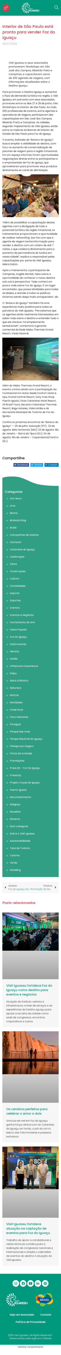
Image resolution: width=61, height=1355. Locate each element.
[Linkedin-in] (38, 1283)
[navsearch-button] (56, 8)
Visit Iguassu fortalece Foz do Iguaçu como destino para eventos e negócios (29, 990)
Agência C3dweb (42, 1338)
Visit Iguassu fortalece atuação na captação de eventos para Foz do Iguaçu (28, 1228)
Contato (45, 1315)
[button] (21, 465)
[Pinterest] (45, 1283)
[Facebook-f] (23, 1283)
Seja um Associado (22, 1315)
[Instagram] (16, 1283)
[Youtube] (30, 1283)
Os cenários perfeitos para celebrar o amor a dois (27, 1111)
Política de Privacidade (31, 1322)
